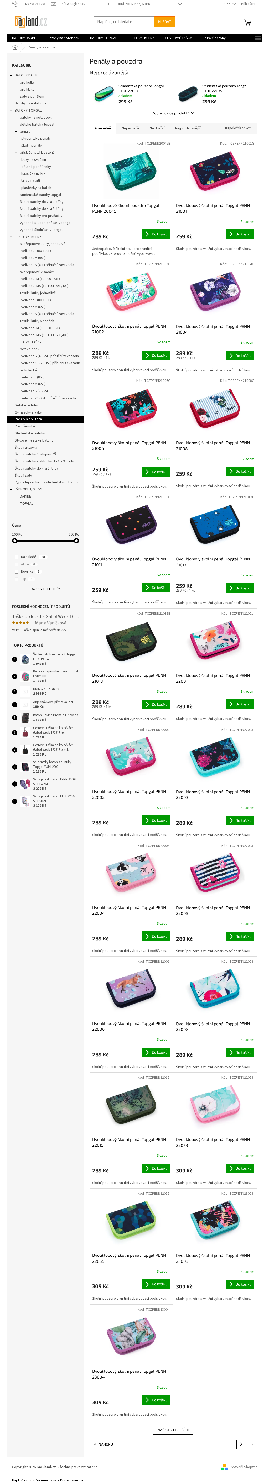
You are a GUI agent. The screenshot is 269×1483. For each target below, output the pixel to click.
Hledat (164, 21)
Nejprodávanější (188, 128)
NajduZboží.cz (23, 1480)
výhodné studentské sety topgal (45, 222)
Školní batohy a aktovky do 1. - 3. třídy (44, 461)
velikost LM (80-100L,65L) (40, 279)
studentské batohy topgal (40, 194)
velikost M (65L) (33, 258)
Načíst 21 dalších (173, 1429)
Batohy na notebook (30, 103)
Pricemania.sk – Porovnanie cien (60, 1480)
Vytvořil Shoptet (244, 1467)
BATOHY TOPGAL (28, 110)
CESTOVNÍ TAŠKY (28, 342)
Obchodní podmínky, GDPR (129, 4)
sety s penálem (32, 96)
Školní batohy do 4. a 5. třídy (37, 468)
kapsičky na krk (33, 173)
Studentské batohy (30, 433)
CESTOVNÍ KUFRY (28, 237)
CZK (227, 4)
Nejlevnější (130, 128)
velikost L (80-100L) (36, 250)
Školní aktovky (26, 447)
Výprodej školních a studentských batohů (47, 482)
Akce (28, 564)
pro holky (27, 82)
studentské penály (36, 138)
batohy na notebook (36, 117)
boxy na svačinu (33, 159)
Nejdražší (157, 128)
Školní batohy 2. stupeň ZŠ (35, 454)
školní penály (31, 145)
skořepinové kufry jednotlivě (42, 243)
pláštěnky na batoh (36, 187)
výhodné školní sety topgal (41, 230)
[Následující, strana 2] (241, 1444)
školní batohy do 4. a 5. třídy (42, 208)
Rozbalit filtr (43, 589)
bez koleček (29, 349)
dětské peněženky (36, 166)
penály (25, 131)
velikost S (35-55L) (35, 391)
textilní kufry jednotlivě (38, 293)
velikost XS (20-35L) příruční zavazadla (51, 363)
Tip (26, 579)
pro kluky (27, 89)
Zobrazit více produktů (170, 113)
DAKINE (25, 496)
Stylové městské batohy (34, 440)
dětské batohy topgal (37, 124)
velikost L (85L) (32, 377)
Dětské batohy (26, 405)
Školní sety (23, 475)
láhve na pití (30, 180)
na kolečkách (30, 370)
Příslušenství (25, 426)
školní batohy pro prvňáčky (41, 215)
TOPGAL (26, 503)
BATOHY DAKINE (27, 75)
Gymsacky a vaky (28, 412)
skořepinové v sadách (37, 272)
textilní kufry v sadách (37, 321)
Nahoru (106, 1444)
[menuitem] (24, 38)
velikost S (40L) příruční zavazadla (47, 265)
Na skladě (33, 557)
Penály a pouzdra (28, 419)
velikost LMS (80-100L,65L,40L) (44, 286)
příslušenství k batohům (39, 152)
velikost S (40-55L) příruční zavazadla (50, 356)
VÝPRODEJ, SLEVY (28, 489)
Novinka (30, 571)
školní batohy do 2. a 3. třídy (42, 202)
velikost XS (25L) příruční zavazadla (48, 398)
